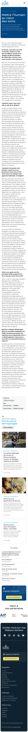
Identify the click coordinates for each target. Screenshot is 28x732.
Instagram (5, 710)
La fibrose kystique (7, 672)
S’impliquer (5, 683)
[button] (24, 3)
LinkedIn (4, 714)
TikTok (4, 712)
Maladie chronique (18, 408)
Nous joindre (5, 687)
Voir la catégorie (7, 427)
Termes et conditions (8, 696)
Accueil (4, 670)
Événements (5, 679)
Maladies (16, 405)
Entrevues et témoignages (9, 11)
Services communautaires (9, 685)
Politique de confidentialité (9, 698)
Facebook (4, 708)
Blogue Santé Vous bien (9, 681)
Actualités (4, 677)
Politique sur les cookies (9, 700)
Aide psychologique (9, 400)
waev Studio (16, 727)
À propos (4, 675)
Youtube (4, 716)
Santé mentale (7, 408)
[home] (5, 2)
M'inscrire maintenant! (14, 597)
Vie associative (7, 405)
